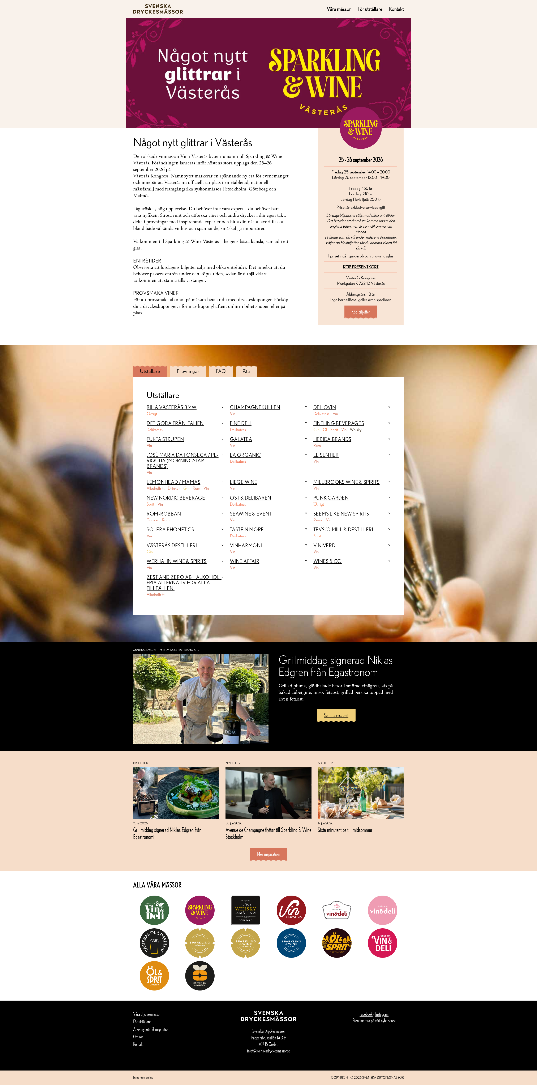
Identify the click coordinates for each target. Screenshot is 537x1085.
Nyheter (140, 763)
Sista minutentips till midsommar (345, 829)
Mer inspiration (268, 854)
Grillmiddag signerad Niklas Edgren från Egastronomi (167, 833)
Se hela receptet (336, 715)
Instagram (381, 1014)
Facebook (366, 1014)
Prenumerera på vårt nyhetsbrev (374, 1020)
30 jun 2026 (233, 823)
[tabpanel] (268, 495)
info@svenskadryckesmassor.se (268, 1051)
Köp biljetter (361, 312)
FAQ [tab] (221, 371)
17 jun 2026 (325, 823)
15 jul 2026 (140, 823)
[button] (185, 407)
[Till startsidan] (158, 9)
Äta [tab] (246, 371)
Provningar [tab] (188, 371)
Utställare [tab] (150, 371)
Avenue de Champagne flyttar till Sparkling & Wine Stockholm (268, 833)
